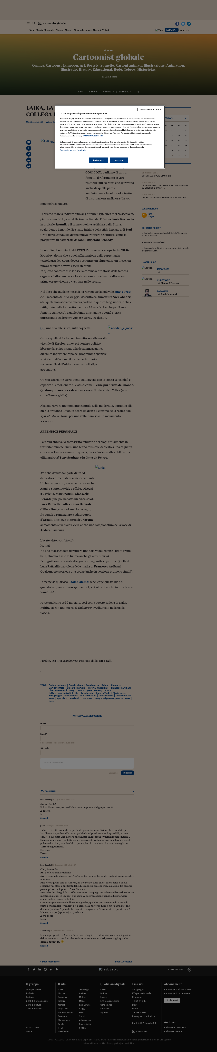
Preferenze (98, 160)
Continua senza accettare (150, 109)
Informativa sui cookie (93, 136)
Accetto (119, 160)
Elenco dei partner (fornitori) (73, 150)
